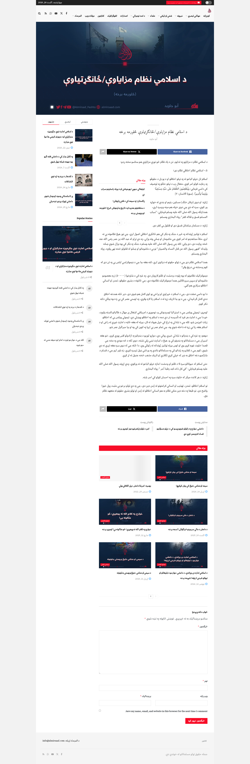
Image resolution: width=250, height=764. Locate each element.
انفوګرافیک (112, 16)
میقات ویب (89, 16)
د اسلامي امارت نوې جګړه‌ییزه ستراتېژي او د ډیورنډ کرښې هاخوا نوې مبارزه (58, 136)
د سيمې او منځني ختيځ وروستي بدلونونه (134, 573)
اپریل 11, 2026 (142, 579)
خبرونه (180, 16)
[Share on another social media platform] (103, 152)
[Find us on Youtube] (56, 13)
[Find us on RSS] (46, 13)
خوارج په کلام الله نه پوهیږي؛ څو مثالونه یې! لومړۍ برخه (126, 529)
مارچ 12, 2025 (142, 535)
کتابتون (101, 16)
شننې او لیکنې (166, 16)
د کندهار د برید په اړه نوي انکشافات (68, 307)
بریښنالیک (145, 696)
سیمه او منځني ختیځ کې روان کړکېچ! (191, 486)
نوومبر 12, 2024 (198, 584)
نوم (205, 681)
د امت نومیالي (139, 16)
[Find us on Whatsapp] (51, 13)
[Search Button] (39, 13)
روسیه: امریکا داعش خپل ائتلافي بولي (135, 486)
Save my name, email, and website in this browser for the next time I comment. (166, 711)
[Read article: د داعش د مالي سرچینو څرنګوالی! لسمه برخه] (181, 512)
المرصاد (78, 16)
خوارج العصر (105, 477)
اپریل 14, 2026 (198, 491)
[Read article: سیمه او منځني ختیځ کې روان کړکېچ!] (181, 468)
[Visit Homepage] (209, 10)
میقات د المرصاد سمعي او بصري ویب (183, 3)
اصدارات (124, 16)
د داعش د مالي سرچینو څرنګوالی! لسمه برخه (187, 529)
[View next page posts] (119, 223)
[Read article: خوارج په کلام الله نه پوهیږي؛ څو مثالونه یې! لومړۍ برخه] (125, 512)
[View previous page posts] (125, 223)
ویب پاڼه (203, 696)
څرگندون (202, 626)
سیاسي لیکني (161, 477)
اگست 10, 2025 (198, 535)
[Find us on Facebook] (66, 13)
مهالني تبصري (194, 16)
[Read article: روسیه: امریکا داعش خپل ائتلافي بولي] (125, 468)
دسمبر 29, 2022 (141, 491)
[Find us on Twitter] (61, 13)
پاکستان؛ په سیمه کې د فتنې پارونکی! (129, 201)
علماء (152, 16)
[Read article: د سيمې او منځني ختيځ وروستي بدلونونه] (125, 555)
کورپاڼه (206, 16)
